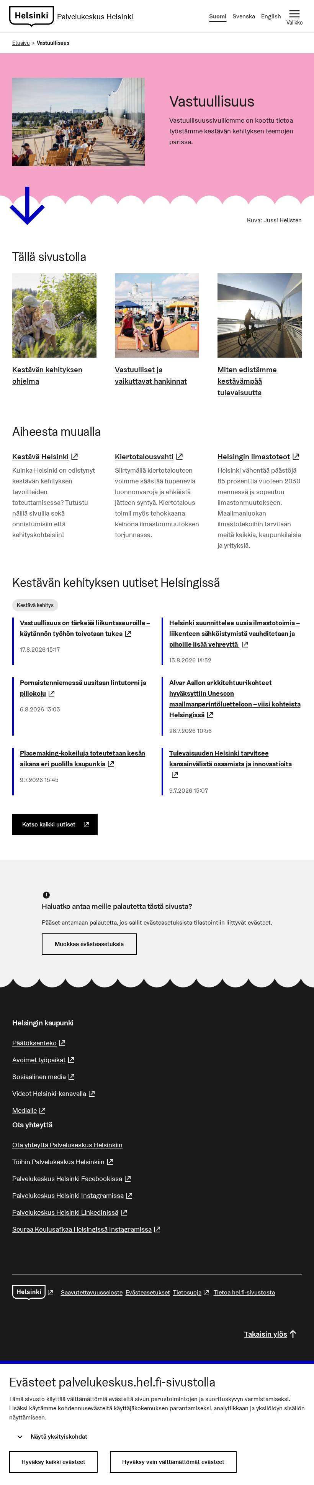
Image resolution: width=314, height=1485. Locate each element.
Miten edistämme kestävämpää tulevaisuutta (247, 381)
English (271, 16)
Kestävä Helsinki (46, 457)
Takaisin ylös (265, 1334)
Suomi (217, 16)
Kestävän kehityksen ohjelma (47, 375)
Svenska (243, 16)
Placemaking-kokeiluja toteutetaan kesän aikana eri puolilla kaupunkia (86, 758)
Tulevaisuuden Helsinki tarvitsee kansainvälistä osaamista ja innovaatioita (230, 764)
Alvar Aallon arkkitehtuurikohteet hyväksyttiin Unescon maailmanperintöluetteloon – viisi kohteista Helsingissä (235, 698)
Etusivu (21, 42)
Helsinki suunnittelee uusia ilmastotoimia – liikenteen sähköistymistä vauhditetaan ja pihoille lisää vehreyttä (235, 633)
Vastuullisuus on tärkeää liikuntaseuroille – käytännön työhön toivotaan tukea (86, 628)
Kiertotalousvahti (150, 457)
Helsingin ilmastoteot (259, 457)
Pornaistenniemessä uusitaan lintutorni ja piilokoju (86, 688)
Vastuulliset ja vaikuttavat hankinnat (151, 375)
